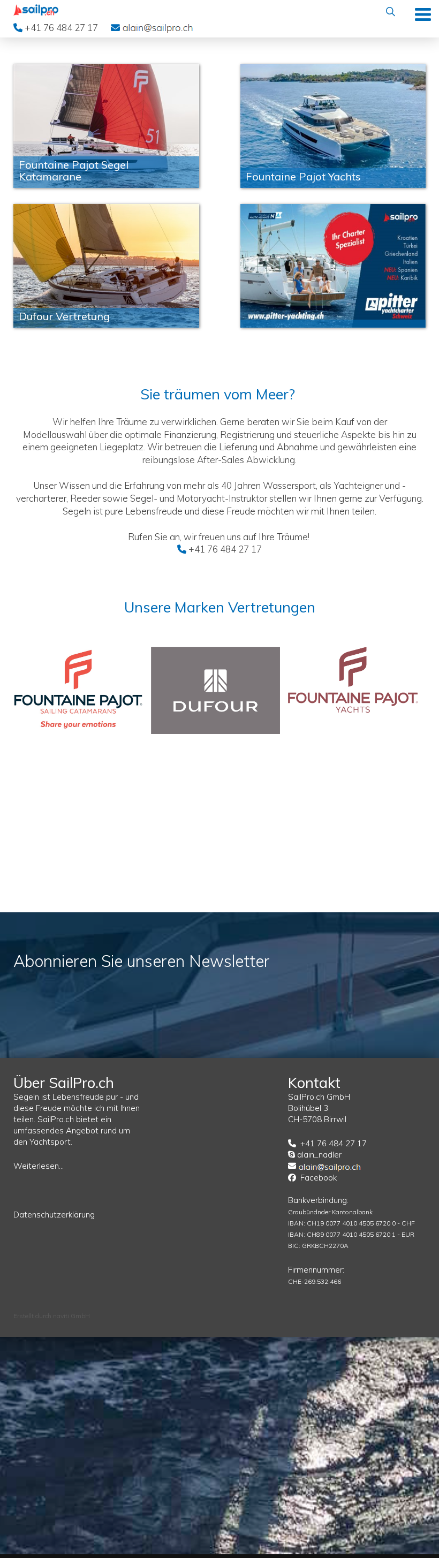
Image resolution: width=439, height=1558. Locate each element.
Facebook (318, 1178)
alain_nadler (319, 1154)
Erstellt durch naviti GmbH (51, 1316)
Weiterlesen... (38, 1166)
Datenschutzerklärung (54, 1214)
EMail (158, 27)
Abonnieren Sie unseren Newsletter (141, 961)
